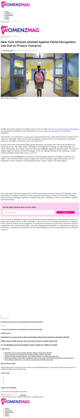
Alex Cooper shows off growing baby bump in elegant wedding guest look (28, 354)
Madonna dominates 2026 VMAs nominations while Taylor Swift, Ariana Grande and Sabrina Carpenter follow (39, 358)
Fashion (7, 19)
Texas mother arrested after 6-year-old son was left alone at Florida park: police (29, 359)
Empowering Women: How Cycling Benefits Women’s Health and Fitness (22, 322)
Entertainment (9, 15)
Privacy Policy (9, 380)
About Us (8, 377)
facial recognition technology (49, 131)
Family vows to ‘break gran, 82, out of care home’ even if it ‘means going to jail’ (29, 341)
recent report (29, 137)
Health (7, 17)
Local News (8, 13)
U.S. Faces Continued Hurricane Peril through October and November (22, 329)
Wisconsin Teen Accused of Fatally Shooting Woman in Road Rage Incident (28, 352)
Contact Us (8, 378)
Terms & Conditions (11, 382)
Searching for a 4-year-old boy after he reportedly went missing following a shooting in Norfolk (35, 337)
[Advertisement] (40, 112)
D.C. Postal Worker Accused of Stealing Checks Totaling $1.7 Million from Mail (29, 345)
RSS (6, 384)
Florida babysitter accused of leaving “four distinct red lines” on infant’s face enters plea (32, 356)
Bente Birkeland (8, 50)
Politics (7, 12)
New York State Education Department (65, 129)
